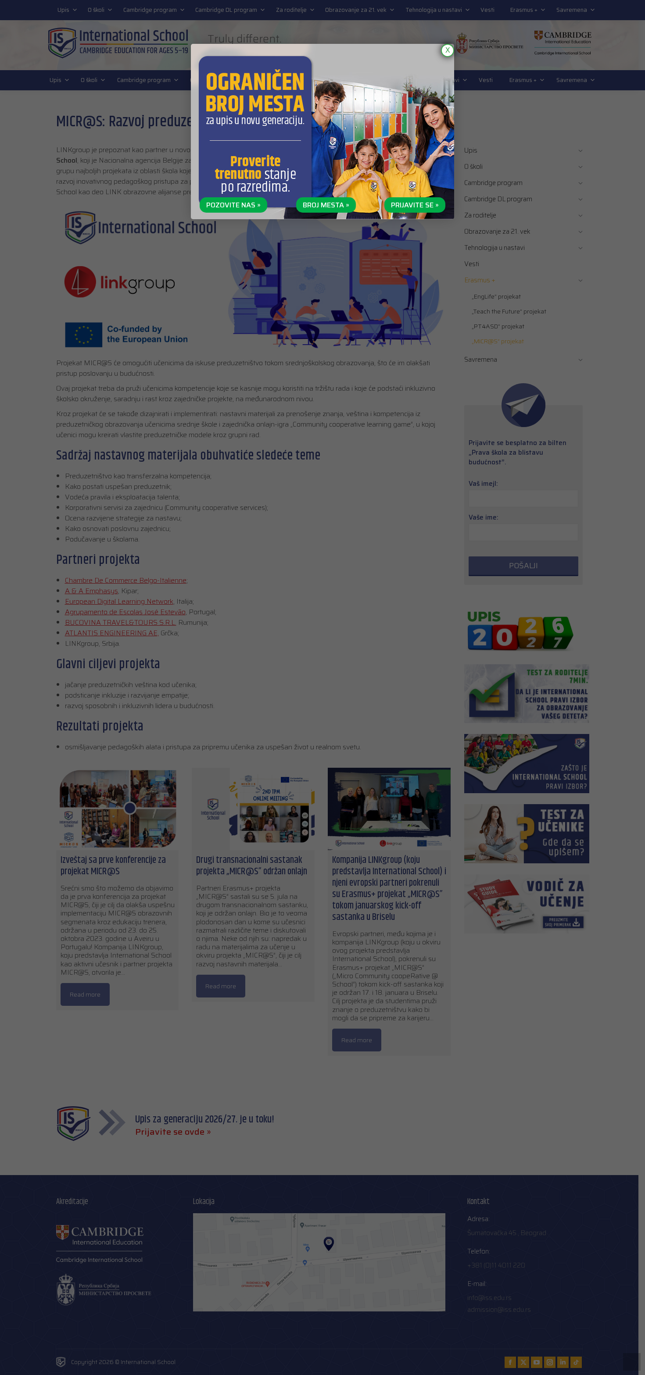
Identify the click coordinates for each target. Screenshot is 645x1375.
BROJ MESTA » (326, 204)
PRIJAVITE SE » (415, 204)
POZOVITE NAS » (233, 204)
